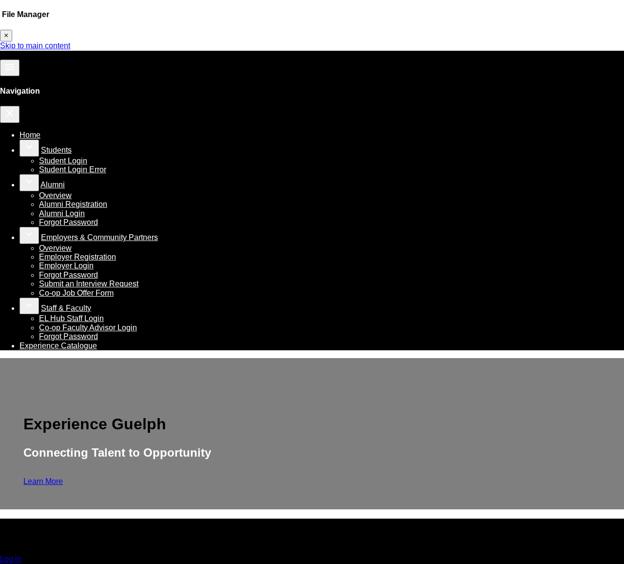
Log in (10, 559)
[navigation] (10, 114)
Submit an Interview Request (88, 284)
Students (56, 150)
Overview (55, 195)
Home (30, 135)
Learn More (43, 481)
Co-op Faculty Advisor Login (88, 327)
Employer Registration (77, 257)
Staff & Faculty (66, 308)
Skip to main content (35, 45)
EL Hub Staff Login (71, 318)
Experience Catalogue (58, 346)
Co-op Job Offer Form (76, 293)
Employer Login (66, 266)
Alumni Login (62, 213)
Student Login (63, 161)
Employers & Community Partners (99, 237)
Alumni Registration (73, 204)
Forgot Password (68, 222)
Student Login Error (72, 169)
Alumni (52, 185)
